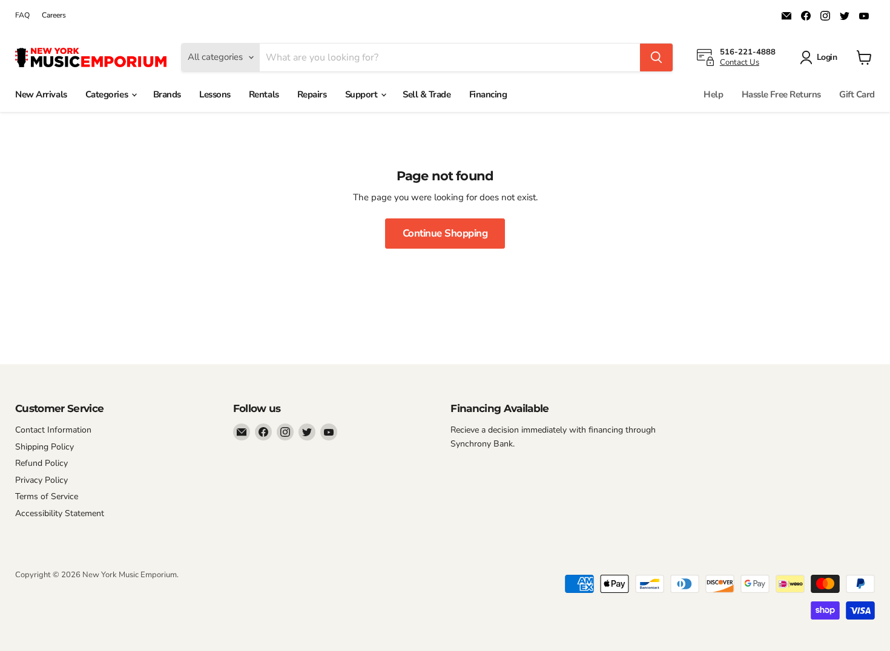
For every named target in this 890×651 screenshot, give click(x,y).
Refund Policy (41, 463)
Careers (54, 15)
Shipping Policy (44, 447)
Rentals (264, 94)
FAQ (22, 15)
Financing (488, 94)
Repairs (312, 94)
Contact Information (53, 430)
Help (713, 94)
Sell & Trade (427, 94)
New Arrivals (41, 94)
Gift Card (857, 94)
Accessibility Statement (59, 513)
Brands (167, 94)
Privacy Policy (41, 480)
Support (362, 94)
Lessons (215, 94)
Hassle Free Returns (781, 94)
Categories (107, 94)
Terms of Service (46, 496)
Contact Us (739, 62)
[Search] (656, 57)
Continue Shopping (445, 233)
